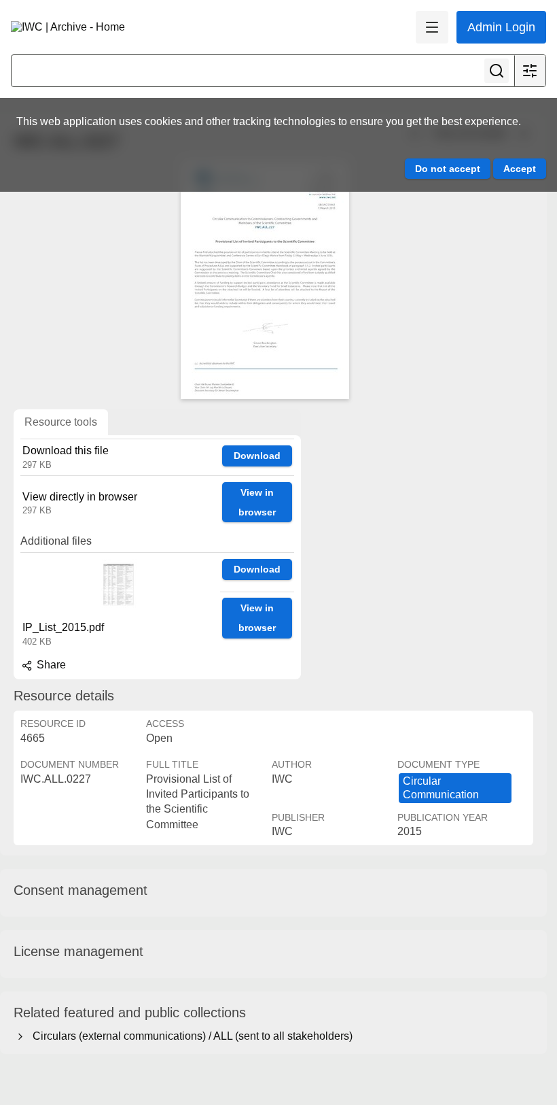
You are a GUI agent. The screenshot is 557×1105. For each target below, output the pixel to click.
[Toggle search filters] (529, 70)
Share (50, 664)
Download (257, 455)
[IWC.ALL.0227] (265, 280)
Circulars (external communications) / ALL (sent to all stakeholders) (190, 1036)
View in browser (257, 502)
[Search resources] (496, 70)
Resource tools (60, 422)
